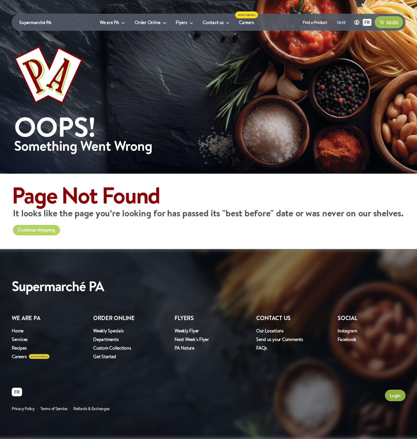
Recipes (19, 348)
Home (18, 331)
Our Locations (270, 331)
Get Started (104, 356)
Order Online (147, 22)
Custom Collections (112, 348)
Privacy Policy (23, 408)
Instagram (347, 331)
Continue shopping (36, 230)
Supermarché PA (35, 22)
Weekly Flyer (187, 331)
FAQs (261, 348)
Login (395, 395)
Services (20, 339)
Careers (246, 22)
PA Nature (184, 348)
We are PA (109, 22)
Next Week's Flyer (192, 339)
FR (367, 22)
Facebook (347, 339)
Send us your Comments (279, 339)
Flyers (181, 22)
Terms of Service (53, 408)
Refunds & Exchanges (91, 408)
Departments (106, 339)
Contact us (213, 22)
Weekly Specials (108, 331)
